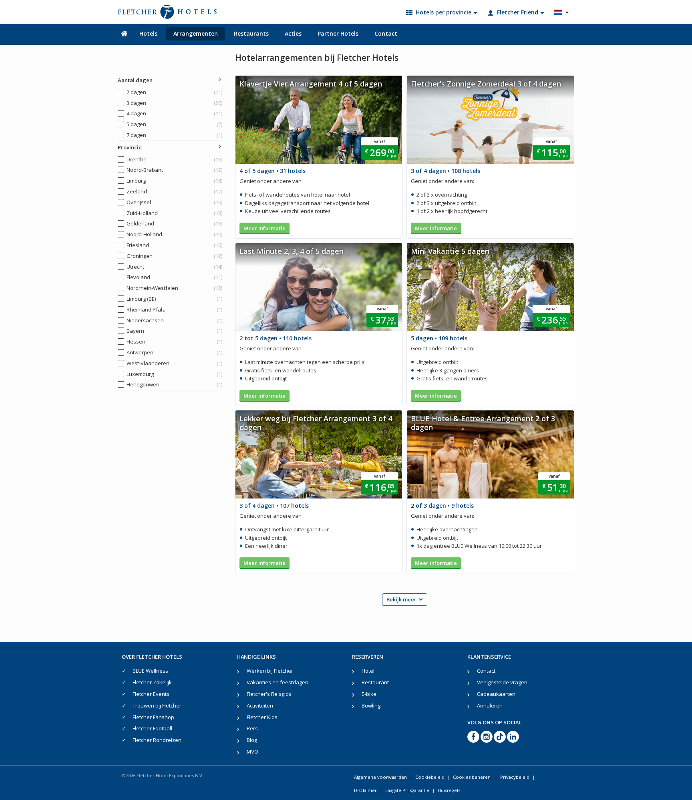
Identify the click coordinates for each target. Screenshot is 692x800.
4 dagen (174, 113)
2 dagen (174, 92)
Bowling (371, 705)
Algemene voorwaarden (380, 777)
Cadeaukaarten (496, 693)
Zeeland (174, 191)
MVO (252, 751)
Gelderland (174, 223)
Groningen (174, 255)
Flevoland (174, 277)
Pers (252, 728)
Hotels (148, 33)
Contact (385, 33)
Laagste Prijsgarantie (407, 790)
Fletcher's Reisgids (269, 693)
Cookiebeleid (430, 777)
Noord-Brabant (174, 169)
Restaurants (251, 33)
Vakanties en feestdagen (277, 682)
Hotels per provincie (443, 12)
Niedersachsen (174, 320)
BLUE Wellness (150, 670)
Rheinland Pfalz (174, 309)
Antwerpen (174, 352)
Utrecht (174, 266)
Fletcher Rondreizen (157, 740)
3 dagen (174, 103)
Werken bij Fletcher (270, 670)
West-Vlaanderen (174, 363)
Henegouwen (174, 384)
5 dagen (174, 124)
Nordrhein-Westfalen (174, 287)
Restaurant (375, 682)
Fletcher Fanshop (153, 717)
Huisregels (449, 790)
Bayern (174, 330)
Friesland (174, 245)
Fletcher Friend (517, 12)
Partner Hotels (338, 33)
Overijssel (174, 202)
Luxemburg (174, 374)
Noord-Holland (174, 234)
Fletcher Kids (262, 717)
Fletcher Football (152, 728)
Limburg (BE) (174, 298)
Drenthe (174, 159)
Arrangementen (195, 33)
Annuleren (490, 705)
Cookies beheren (472, 777)
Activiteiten (260, 705)
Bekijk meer (401, 599)
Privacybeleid (514, 777)
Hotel (368, 670)
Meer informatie (264, 228)
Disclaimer (365, 790)
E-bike (369, 693)
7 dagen (174, 135)
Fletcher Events (151, 693)
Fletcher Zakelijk (152, 682)
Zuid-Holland (174, 213)
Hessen (174, 341)
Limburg (174, 180)
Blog (252, 740)
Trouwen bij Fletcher (157, 705)
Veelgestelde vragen (502, 682)
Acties (293, 33)
